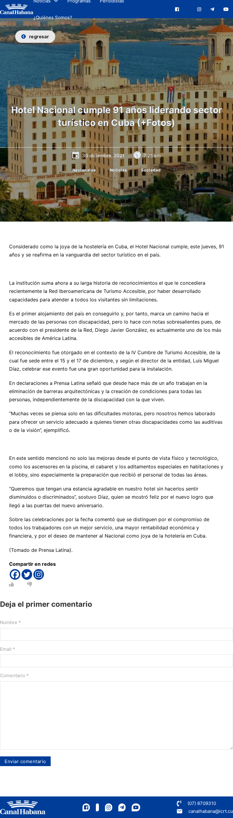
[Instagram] (38, 574)
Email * (7, 649)
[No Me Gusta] (29, 584)
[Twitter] (27, 574)
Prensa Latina (53, 550)
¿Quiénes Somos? (52, 17)
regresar (39, 36)
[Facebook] (15, 574)
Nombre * (10, 622)
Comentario (14, 675)
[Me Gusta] (11, 584)
